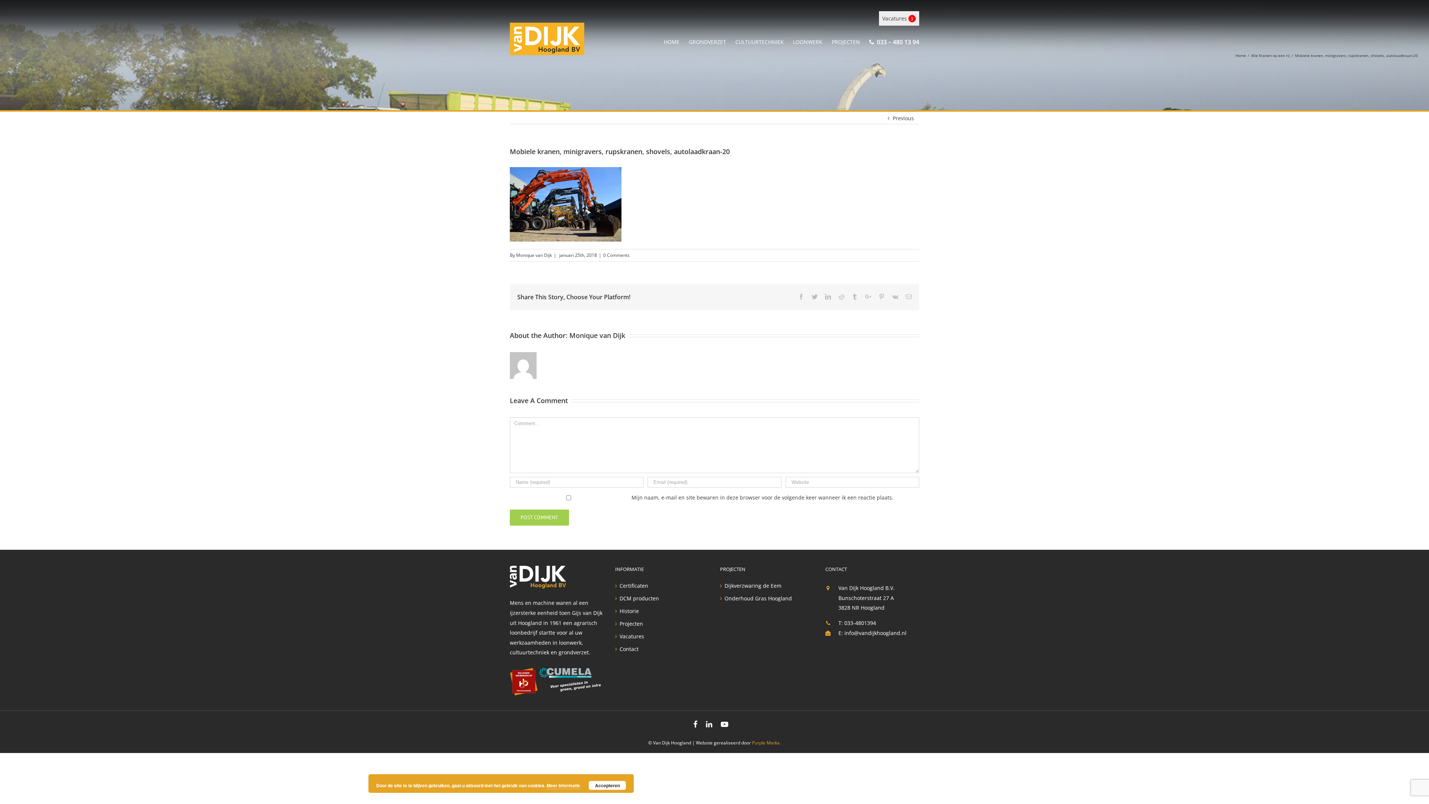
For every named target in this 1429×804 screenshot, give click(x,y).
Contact (629, 649)
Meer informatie (563, 785)
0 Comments (616, 255)
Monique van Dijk (534, 255)
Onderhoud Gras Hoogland (758, 598)
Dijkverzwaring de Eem (753, 585)
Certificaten (634, 585)
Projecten (631, 623)
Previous (903, 118)
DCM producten (639, 598)
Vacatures (897, 18)
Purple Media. (766, 743)
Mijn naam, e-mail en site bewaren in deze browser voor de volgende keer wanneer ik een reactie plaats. (762, 497)
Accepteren (607, 785)
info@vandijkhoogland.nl (875, 632)
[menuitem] (676, 41)
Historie (629, 611)
